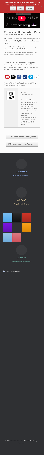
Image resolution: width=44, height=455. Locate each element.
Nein (20, 8)
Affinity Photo (14, 83)
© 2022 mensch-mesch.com (14, 441)
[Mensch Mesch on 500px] (16, 227)
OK (13, 8)
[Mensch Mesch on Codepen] (16, 217)
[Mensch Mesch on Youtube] (26, 217)
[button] (7, 77)
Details (30, 8)
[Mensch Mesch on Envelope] (7, 237)
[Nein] (41, 6)
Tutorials (21, 83)
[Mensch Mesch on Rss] (26, 227)
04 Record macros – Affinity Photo (22, 137)
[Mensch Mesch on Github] (7, 227)
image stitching (13, 85)
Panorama (21, 85)
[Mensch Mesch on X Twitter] (7, 217)
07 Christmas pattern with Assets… (22, 144)
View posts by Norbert (27, 94)
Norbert (29, 34)
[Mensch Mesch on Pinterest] (16, 237)
